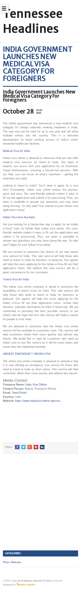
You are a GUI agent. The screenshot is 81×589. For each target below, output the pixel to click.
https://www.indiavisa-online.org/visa (37, 400)
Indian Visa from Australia (19, 217)
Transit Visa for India (16, 279)
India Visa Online (36, 384)
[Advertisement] (40, 503)
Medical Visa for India (16, 150)
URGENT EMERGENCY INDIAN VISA (27, 353)
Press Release (12, 562)
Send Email (19, 392)
